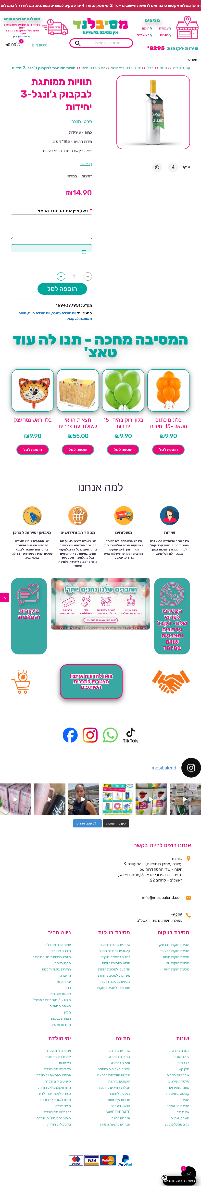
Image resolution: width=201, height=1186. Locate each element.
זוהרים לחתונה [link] (120, 1063)
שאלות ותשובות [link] (60, 994)
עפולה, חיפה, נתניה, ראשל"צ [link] (159, 920)
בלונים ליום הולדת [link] (59, 1124)
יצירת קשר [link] (63, 982)
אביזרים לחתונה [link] (119, 1051)
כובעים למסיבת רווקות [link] (115, 982)
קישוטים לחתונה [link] (119, 1081)
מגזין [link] (67, 1012)
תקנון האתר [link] (63, 963)
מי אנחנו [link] (65, 975)
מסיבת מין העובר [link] (178, 1106)
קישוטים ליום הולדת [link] (58, 1081)
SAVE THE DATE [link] (118, 1112)
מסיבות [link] (184, 1100)
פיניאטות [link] (65, 1063)
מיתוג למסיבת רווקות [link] (116, 963)
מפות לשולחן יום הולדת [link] (55, 1100)
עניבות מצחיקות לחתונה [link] (114, 1069)
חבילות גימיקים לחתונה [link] (114, 1087)
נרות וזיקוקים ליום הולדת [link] (54, 1087)
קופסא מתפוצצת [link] (177, 1094)
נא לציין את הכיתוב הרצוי (63, 211)
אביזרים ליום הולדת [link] (58, 1051)
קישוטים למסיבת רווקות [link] (114, 951)
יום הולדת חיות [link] (93, 68)
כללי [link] (150, 68)
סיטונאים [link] (40, 45)
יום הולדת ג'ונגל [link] (64, 313)
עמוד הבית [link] (181, 68)
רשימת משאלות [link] (60, 1006)
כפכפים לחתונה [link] (119, 1094)
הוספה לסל (62, 289)
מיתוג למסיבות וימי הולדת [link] (54, 1118)
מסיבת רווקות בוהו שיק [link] (174, 945)
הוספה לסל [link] (168, 449)
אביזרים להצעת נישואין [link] (115, 1124)
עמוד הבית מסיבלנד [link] (57, 945)
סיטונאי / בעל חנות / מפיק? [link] (52, 1000)
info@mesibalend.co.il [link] (162, 897)
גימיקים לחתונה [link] (119, 1057)
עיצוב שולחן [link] (181, 1057)
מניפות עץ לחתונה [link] (118, 1100)
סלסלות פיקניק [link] (178, 1081)
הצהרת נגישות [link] (61, 1018)
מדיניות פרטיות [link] (60, 1025)
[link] (4, 597)
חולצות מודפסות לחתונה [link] (113, 1075)
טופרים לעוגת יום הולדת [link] (55, 1094)
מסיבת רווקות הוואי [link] (176, 969)
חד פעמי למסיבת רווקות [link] (114, 969)
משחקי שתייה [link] (180, 1118)
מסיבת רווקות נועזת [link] (176, 957)
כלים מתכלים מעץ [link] (177, 1124)
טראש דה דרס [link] (120, 1106)
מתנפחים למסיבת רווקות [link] (113, 988)
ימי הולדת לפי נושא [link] (126, 68)
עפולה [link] (164, 28)
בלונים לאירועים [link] (179, 1051)
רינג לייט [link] (183, 1063)
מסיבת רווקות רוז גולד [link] (174, 951)
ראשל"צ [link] (143, 35)
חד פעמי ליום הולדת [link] (57, 1069)
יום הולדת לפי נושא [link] (58, 1057)
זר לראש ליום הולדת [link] (57, 1112)
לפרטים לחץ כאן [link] (22, 36)
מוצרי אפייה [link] (63, 1106)
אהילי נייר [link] (183, 1112)
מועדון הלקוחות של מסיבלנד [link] (52, 957)
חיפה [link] (146, 28)
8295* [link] (176, 915)
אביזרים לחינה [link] (121, 1118)
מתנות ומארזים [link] (179, 1087)
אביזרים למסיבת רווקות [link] (115, 945)
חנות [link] (163, 68)
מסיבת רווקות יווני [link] (177, 963)
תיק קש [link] (184, 1069)
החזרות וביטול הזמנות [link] (56, 969)
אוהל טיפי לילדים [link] (178, 1075)
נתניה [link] (164, 35)
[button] (192, 60)
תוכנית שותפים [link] (61, 951)
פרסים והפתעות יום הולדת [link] (53, 1075)
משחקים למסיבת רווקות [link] (114, 975)
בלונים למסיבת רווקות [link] (115, 957)
